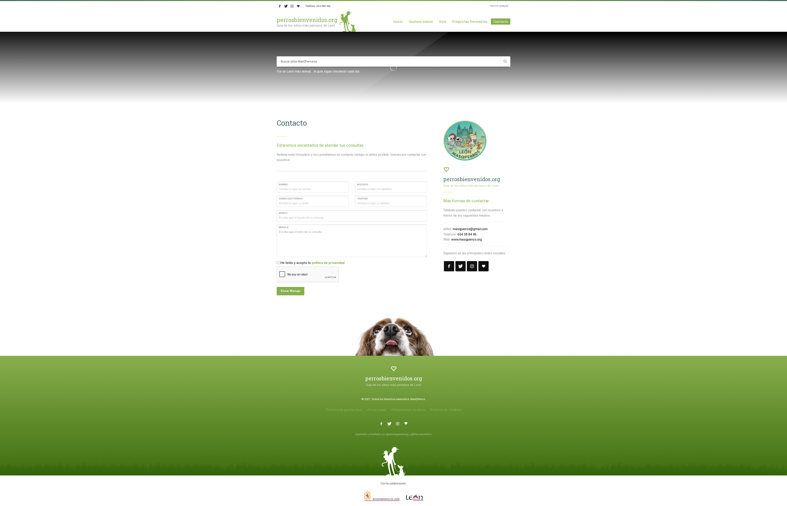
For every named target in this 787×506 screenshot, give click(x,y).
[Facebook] (280, 6)
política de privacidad (328, 263)
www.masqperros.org (466, 239)
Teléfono (362, 199)
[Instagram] (292, 6)
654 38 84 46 (467, 234)
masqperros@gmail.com (470, 229)
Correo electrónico (291, 199)
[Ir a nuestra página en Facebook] (449, 266)
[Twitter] (286, 6)
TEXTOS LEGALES (499, 6)
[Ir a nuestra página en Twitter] (460, 266)
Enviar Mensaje (290, 290)
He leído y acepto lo (312, 263)
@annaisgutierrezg (397, 434)
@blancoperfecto (421, 434)
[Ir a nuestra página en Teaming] (483, 266)
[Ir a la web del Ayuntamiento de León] (393, 496)
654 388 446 (323, 6)
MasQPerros (417, 399)
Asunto (283, 213)
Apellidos (362, 184)
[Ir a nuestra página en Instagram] (472, 266)
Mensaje (284, 227)
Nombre (283, 184)
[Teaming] (298, 6)
